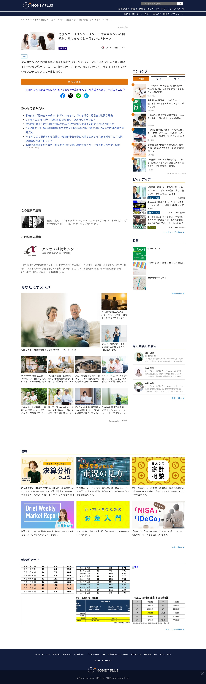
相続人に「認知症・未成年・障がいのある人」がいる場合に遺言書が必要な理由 (69, 115)
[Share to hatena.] (86, 95)
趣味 (165, 13)
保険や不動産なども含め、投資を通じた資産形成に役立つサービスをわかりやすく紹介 (73, 145)
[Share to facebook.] (62, 95)
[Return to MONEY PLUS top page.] (38, 5)
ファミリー (176, 13)
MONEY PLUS (26, 19)
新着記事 (123, 8)
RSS (155, 654)
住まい (156, 13)
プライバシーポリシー (96, 654)
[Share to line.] (78, 95)
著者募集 (147, 654)
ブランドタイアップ (172, 8)
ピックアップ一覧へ (172, 232)
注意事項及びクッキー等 (118, 654)
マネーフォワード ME (103, 660)
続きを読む (74, 82)
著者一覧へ (177, 398)
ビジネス (136, 13)
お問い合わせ (135, 654)
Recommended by (115, 421)
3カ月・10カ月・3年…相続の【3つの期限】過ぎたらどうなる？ (60, 119)
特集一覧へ (177, 293)
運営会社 (56, 654)
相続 (24, 56)
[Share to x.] (70, 95)
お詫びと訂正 (165, 654)
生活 (126, 13)
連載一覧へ (177, 547)
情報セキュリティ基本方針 (73, 654)
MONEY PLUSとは (42, 654)
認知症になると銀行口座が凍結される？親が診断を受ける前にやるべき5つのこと (70, 124)
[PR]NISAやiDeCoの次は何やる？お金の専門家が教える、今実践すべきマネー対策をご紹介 (75, 89)
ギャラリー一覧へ (173, 629)
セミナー (153, 8)
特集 (141, 8)
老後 (146, 13)
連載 (133, 8)
